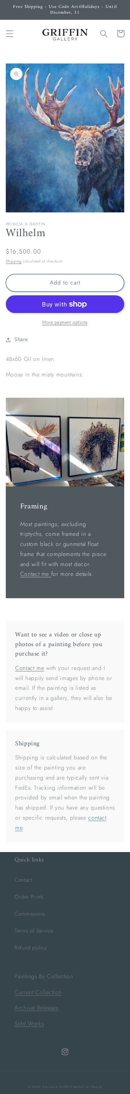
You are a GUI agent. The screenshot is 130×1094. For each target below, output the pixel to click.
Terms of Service (33, 931)
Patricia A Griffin (56, 1087)
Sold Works (29, 1023)
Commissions (30, 914)
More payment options (65, 322)
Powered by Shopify (86, 1087)
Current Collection (37, 992)
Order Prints (29, 897)
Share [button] (21, 339)
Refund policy (30, 948)
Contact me (35, 574)
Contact (23, 880)
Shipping (14, 261)
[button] (9, 33)
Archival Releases (36, 1007)
